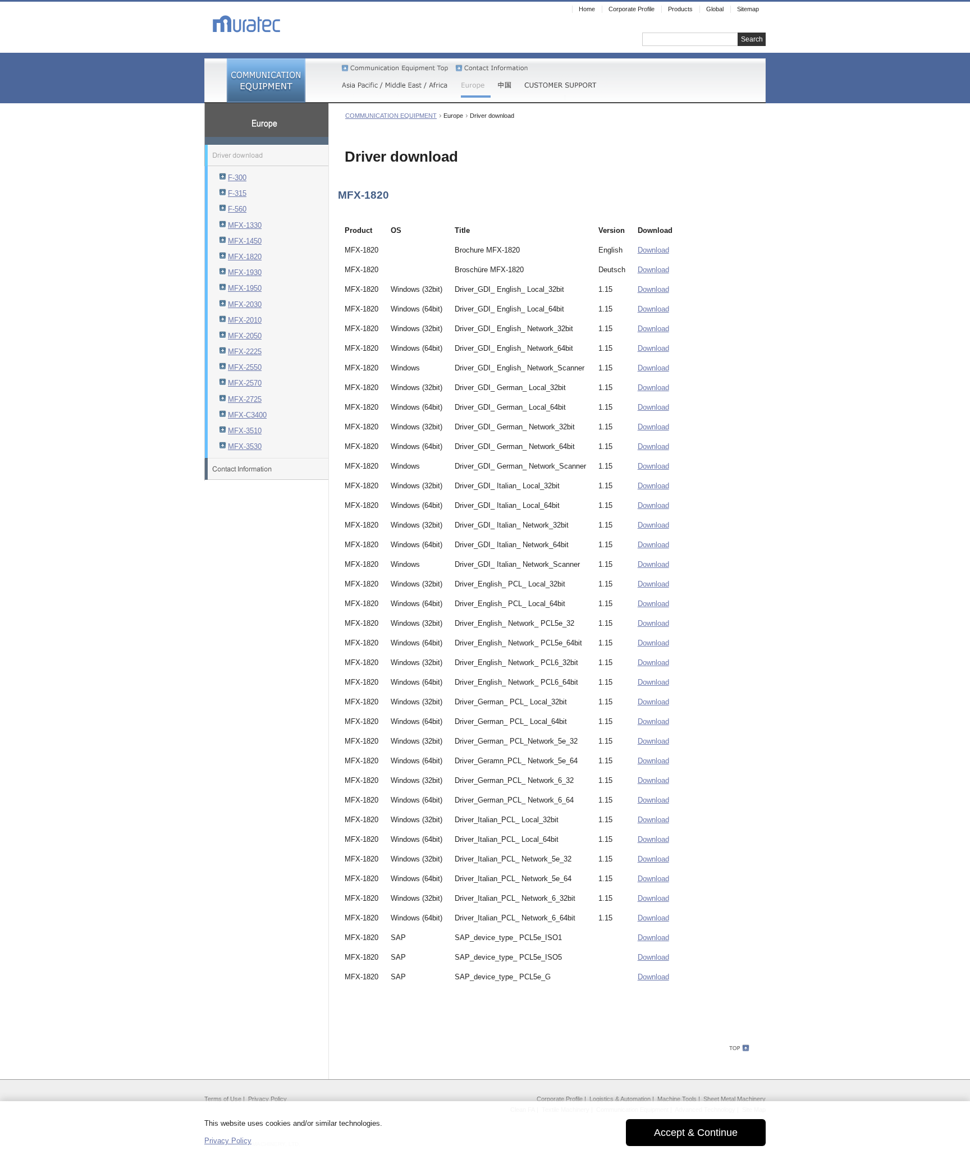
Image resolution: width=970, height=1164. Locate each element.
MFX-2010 (245, 320)
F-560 (237, 209)
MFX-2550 (245, 367)
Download (653, 250)
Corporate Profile (560, 1099)
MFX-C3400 (247, 415)
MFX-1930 (245, 272)
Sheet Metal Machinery (734, 1099)
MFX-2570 (245, 383)
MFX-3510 (245, 431)
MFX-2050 (245, 336)
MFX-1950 (245, 288)
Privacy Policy (267, 1099)
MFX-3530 (245, 446)
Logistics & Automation (620, 1099)
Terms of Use (222, 1099)
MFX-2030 (245, 304)
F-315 (237, 193)
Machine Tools (677, 1099)
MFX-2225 (245, 351)
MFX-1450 (245, 241)
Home (587, 9)
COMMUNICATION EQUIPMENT (391, 115)
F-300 (237, 177)
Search (752, 39)
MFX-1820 (245, 257)
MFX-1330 (245, 225)
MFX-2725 (245, 399)
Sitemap (748, 9)
